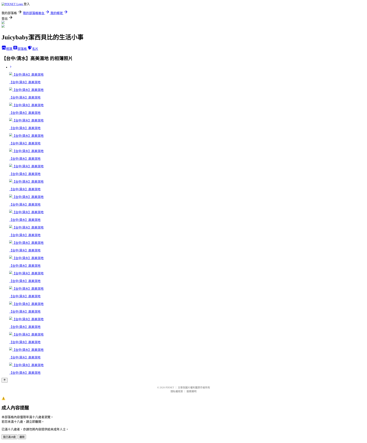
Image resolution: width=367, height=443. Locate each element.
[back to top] (5, 380)
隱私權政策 (177, 391)
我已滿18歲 (9, 437)
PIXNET (170, 387)
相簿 (9, 48)
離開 (21, 437)
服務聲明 (191, 391)
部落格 (23, 48)
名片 (35, 48)
